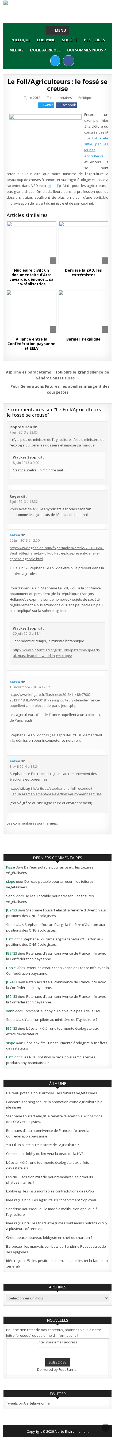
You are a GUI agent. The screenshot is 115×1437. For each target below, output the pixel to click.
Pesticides (94, 39)
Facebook (68, 105)
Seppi (11, 895)
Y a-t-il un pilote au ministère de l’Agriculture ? (61, 1019)
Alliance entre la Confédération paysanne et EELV (31, 344)
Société (70, 39)
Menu (60, 30)
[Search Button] (45, 60)
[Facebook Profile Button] (68, 61)
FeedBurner (68, 1369)
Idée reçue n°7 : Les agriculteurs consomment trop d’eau (51, 1200)
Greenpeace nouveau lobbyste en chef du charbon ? (49, 1237)
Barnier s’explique (83, 339)
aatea (15, 535)
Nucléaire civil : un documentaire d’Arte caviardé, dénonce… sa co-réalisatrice (31, 277)
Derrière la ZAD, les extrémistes (83, 272)
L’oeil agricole (45, 50)
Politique (20, 39)
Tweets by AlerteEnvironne (28, 1403)
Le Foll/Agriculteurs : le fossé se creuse (57, 85)
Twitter (48, 105)
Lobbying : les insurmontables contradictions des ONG (50, 1191)
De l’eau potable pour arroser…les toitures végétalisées (51, 1093)
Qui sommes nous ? (86, 50)
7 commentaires (59, 97)
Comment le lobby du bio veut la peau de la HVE (62, 1011)
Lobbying (46, 39)
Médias (16, 50)
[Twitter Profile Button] (55, 61)
